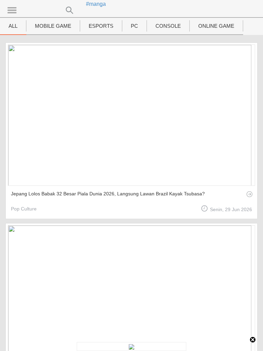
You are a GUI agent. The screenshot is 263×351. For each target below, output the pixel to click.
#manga (96, 4)
